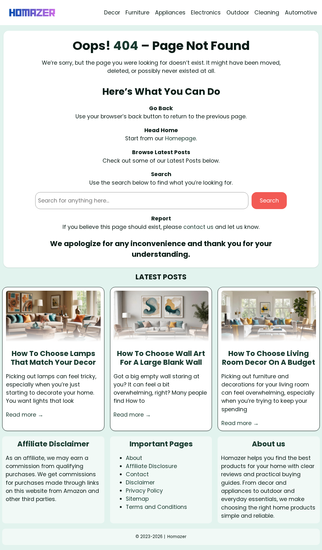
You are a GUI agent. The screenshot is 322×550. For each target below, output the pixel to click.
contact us (198, 227)
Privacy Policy (144, 490)
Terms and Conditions (156, 507)
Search (269, 200)
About (134, 458)
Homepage (180, 138)
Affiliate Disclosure (151, 466)
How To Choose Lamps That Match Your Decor (53, 358)
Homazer (176, 537)
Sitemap (137, 499)
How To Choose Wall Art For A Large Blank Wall (161, 358)
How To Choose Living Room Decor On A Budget (268, 358)
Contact (137, 474)
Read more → (24, 414)
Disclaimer (140, 482)
